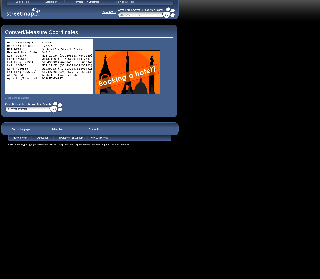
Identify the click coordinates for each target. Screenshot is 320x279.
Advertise (57, 129)
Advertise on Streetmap (70, 137)
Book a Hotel (20, 137)
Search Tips (109, 12)
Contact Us (95, 129)
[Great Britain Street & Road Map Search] (27, 103)
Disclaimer (42, 137)
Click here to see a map (17, 98)
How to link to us (99, 137)
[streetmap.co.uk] (23, 12)
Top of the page (21, 129)
